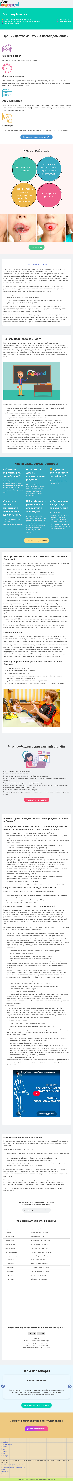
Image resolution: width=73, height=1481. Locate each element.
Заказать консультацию (36, 540)
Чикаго (4, 1447)
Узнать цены (36, 247)
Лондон (4, 1451)
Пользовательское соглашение (13, 1467)
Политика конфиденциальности (13, 1465)
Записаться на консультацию (36, 1405)
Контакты (5, 1472)
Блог (3, 1474)
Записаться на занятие (36, 800)
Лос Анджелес (6, 1444)
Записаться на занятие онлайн (36, 137)
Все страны (5, 1456)
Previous (3, 1387)
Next (70, 1387)
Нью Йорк (5, 1442)
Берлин (4, 1449)
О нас (3, 1469)
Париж (4, 1453)
